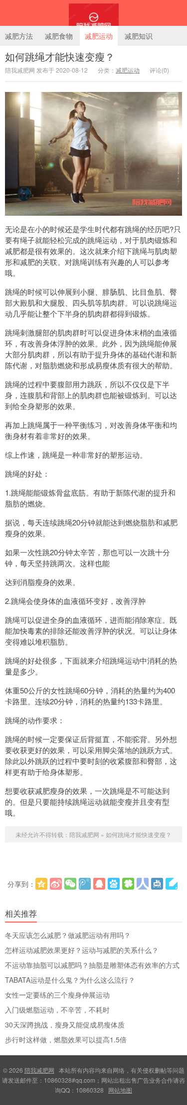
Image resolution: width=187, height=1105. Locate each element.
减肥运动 (99, 36)
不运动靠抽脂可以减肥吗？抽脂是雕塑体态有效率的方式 (92, 965)
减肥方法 (19, 36)
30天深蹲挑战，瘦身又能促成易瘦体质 (65, 1024)
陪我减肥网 (93, 13)
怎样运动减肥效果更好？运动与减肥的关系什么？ (82, 950)
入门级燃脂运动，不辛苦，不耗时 (57, 1010)
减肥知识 (139, 36)
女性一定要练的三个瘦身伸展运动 (57, 995)
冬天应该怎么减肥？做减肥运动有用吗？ (68, 935)
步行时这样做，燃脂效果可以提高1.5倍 (66, 1039)
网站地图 (120, 1090)
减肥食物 (59, 36)
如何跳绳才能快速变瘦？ (60, 56)
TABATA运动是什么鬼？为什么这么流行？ (70, 980)
